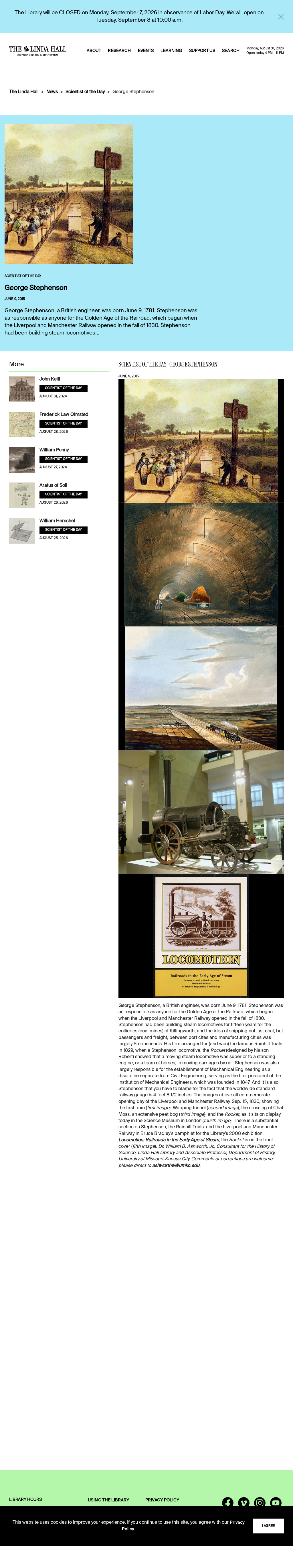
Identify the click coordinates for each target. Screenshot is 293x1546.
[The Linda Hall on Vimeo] (244, 1505)
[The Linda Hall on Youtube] (276, 1505)
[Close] (281, 16)
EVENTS (146, 51)
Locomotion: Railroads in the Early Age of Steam (168, 1140)
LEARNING (171, 51)
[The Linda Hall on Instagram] (260, 1505)
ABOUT (94, 51)
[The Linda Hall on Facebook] (228, 1505)
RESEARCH (119, 51)
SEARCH (230, 51)
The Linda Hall (24, 92)
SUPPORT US (202, 51)
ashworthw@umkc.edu (175, 1165)
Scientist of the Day (85, 92)
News (52, 92)
